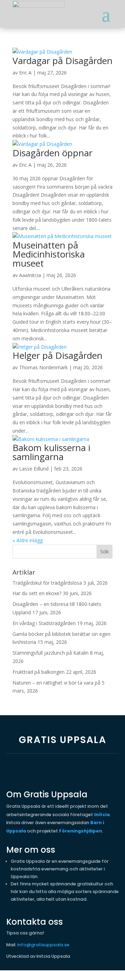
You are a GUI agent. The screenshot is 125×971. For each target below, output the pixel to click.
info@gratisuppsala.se (43, 945)
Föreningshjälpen (80, 831)
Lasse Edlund (34, 468)
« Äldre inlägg (27, 540)
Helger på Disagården (57, 355)
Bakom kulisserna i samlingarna (51, 452)
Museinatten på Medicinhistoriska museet (48, 254)
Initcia (102, 815)
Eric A (25, 72)
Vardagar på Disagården (62, 60)
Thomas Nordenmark (43, 367)
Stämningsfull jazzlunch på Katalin (50, 652)
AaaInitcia (30, 275)
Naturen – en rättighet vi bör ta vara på (56, 682)
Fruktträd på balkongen (38, 672)
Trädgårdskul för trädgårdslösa (47, 582)
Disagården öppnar (52, 153)
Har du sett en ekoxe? (36, 593)
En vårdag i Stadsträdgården (44, 623)
